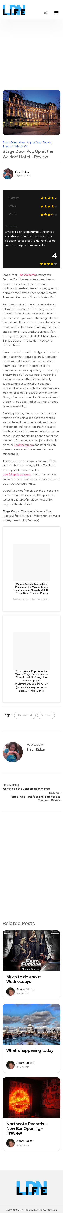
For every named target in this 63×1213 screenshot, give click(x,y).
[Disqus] (31, 860)
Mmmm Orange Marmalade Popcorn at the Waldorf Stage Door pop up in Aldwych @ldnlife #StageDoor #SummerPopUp (31, 588)
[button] (56, 13)
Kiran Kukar (22, 172)
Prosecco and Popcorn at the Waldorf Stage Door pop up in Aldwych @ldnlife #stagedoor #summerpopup (31, 676)
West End (46, 715)
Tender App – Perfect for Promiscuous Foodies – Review (35, 798)
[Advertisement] (31, 52)
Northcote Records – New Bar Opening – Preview (26, 1128)
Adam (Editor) (25, 989)
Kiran (22, 142)
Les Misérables (23, 445)
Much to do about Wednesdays (23, 979)
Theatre (8, 146)
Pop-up (47, 142)
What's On (21, 146)
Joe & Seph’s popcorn (16, 474)
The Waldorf (25, 715)
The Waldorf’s (27, 275)
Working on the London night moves (26, 789)
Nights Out (34, 142)
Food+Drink (10, 142)
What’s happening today (30, 1050)
